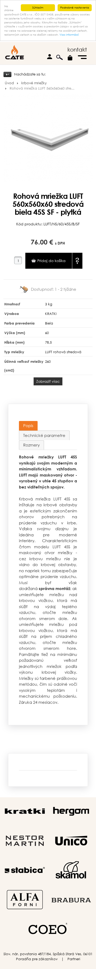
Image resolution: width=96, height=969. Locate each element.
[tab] (28, 426)
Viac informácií (69, 35)
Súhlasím (37, 8)
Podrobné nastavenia (74, 8)
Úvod (9, 83)
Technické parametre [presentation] (44, 435)
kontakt (77, 50)
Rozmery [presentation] (31, 445)
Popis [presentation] (28, 425)
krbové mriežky (34, 83)
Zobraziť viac (48, 381)
